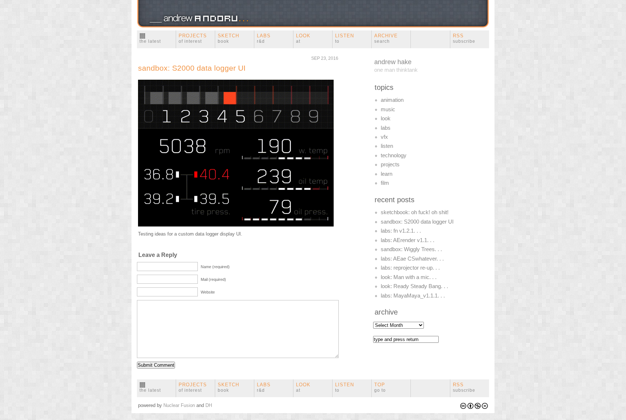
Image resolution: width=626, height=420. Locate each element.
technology (393, 155)
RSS (464, 38)
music (388, 109)
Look (303, 38)
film (385, 183)
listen (387, 146)
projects (390, 164)
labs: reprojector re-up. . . (410, 268)
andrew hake (393, 62)
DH (208, 405)
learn (386, 174)
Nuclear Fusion (179, 405)
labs (386, 128)
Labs (264, 38)
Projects (193, 38)
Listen (344, 38)
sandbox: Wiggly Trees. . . (411, 249)
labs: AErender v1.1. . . (407, 240)
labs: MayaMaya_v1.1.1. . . (413, 296)
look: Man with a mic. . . (409, 277)
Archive (386, 38)
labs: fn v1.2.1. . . (401, 231)
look (386, 118)
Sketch (228, 38)
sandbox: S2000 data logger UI (192, 68)
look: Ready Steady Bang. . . (414, 286)
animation (392, 100)
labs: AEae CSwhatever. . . (412, 259)
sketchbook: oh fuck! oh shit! (414, 212)
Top (380, 387)
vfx (384, 137)
